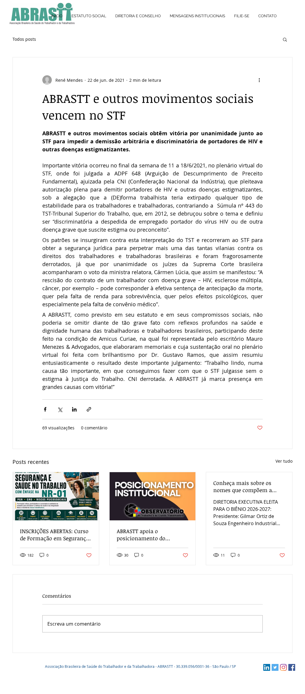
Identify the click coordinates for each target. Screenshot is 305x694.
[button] (285, 39)
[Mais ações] (259, 80)
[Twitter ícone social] (275, 667)
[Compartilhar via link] (89, 409)
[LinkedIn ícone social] (266, 667)
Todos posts (24, 39)
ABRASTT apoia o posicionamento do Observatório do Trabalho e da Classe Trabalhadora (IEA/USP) (151, 534)
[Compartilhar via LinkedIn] (74, 409)
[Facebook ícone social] (291, 667)
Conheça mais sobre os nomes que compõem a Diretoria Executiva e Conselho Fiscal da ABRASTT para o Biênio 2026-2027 (248, 486)
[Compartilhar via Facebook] (45, 409)
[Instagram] (283, 667)
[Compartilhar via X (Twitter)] (60, 409)
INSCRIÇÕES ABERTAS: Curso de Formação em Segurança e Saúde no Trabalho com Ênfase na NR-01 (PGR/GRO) (54, 534)
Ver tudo (284, 461)
